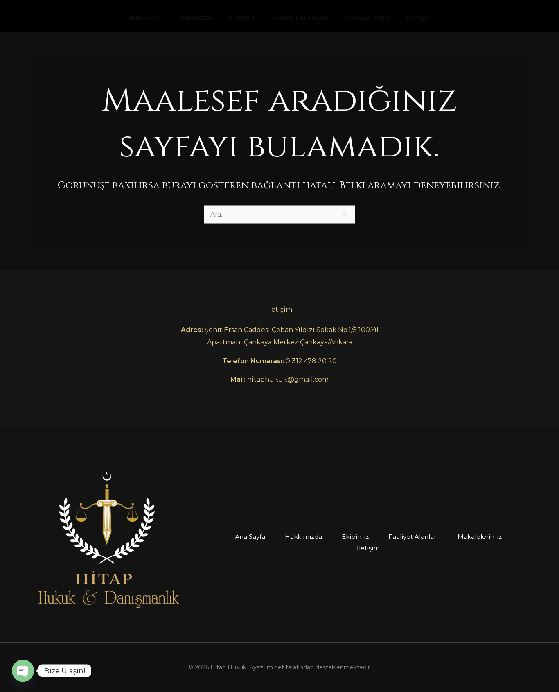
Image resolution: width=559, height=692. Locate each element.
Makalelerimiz (367, 17)
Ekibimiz (242, 17)
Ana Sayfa (145, 17)
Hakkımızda (195, 17)
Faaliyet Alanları (299, 17)
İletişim (419, 17)
